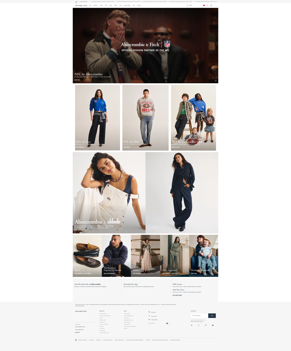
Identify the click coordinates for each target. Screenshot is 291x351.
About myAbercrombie (128, 315)
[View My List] (207, 5)
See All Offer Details (79, 305)
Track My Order (127, 324)
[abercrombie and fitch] (81, 5)
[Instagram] (191, 325)
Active (115, 5)
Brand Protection (103, 313)
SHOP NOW (77, 230)
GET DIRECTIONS (177, 295)
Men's (101, 5)
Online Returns (127, 322)
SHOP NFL (77, 79)
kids (120, 5)
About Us (139, 5)
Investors (101, 326)
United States (154, 319)
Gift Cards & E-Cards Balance (130, 326)
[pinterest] (206, 325)
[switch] (149, 322)
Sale (134, 5)
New (90, 5)
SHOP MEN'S (126, 147)
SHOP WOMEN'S (80, 147)
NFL (106, 5)
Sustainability (102, 330)
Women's (96, 5)
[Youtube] (213, 325)
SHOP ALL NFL (175, 147)
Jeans (110, 5)
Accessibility (102, 322)
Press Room (102, 328)
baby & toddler (127, 5)
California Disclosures (104, 332)
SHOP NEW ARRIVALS (109, 273)
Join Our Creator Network (105, 315)
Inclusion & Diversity (104, 324)
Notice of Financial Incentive (197, 321)
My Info (125, 328)
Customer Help (127, 313)
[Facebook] (198, 325)
